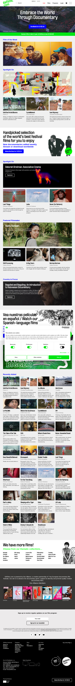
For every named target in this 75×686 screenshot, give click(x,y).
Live (44, 3)
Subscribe (41, 644)
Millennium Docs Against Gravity (26, 601)
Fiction (15, 554)
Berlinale (5, 552)
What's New (18, 647)
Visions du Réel (51, 554)
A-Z (28, 644)
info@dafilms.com (11, 669)
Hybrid (16, 556)
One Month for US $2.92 (37, 26)
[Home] (8, 3)
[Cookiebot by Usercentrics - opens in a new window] (63, 328)
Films (48, 3)
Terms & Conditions (6, 647)
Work (49, 558)
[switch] (29, 347)
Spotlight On (8, 70)
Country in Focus (10, 279)
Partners (5, 645)
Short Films (39, 560)
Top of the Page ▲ (67, 642)
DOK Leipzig (17, 552)
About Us (5, 644)
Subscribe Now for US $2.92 (13, 151)
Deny (16, 357)
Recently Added (9, 374)
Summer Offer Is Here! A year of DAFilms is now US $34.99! (37, 34)
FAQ (40, 645)
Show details (63, 352)
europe (38, 1)
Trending (50, 552)
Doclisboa (5, 560)
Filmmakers (30, 645)
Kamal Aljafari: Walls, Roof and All (9, 31)
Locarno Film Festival (29, 553)
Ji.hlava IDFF (55, 600)
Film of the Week (10, 40)
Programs (55, 3)
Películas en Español (28, 559)
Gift (40, 647)
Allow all (59, 357)
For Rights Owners (41, 649)
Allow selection (37, 357)
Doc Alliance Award (6, 557)
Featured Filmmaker (11, 220)
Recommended (40, 558)
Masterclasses (29, 556)
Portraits (39, 554)
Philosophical (40, 552)
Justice (16, 558)
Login (62, 3)
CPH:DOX (5, 554)
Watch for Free (52, 556)
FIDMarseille (45, 600)
